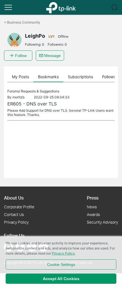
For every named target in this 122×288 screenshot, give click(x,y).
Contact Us (14, 214)
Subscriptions (80, 76)
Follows (108, 76)
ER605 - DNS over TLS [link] (32, 104)
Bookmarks (48, 76)
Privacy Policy (16, 222)
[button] (8, 7)
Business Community (22, 22)
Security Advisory (102, 222)
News (92, 206)
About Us (14, 198)
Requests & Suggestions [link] (40, 91)
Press (92, 198)
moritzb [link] (18, 97)
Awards (93, 214)
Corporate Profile (19, 206)
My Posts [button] (20, 76)
